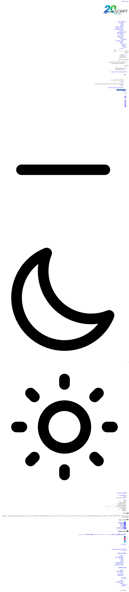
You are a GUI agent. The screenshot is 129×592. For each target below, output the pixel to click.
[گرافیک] (63, 105)
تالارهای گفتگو (120, 33)
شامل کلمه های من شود (117, 63)
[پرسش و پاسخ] (63, 103)
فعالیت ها (123, 39)
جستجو (121, 41)
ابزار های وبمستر (119, 27)
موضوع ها (122, 55)
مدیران (121, 34)
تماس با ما (123, 544)
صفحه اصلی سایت (122, 21)
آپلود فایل (124, 44)
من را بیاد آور (120, 83)
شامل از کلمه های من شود (116, 61)
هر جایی (122, 54)
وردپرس (106, 534)
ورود (122, 85)
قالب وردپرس (115, 534)
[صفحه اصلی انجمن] (63, 100)
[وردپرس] (63, 104)
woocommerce (79, 534)
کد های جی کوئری (119, 26)
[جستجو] (115, 50)
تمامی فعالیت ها (119, 40)
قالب (122, 24)
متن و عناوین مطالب (119, 68)
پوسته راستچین (89, 534)
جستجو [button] (124, 510)
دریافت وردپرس (120, 528)
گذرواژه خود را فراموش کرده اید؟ (115, 87)
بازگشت (121, 555)
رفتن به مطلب (125, 1)
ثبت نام (124, 91)
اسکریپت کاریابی (100, 534)
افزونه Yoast (103, 534)
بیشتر (121, 30)
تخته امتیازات (120, 36)
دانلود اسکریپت (121, 522)
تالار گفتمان (121, 523)
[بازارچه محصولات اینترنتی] (63, 106)
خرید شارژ (123, 45)
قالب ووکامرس (83, 534)
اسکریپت (121, 22)
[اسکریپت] (63, 101)
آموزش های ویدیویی (118, 29)
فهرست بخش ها (122, 31)
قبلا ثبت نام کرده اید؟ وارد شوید (118, 71)
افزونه (121, 25)
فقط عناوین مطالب (119, 69)
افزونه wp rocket (109, 534)
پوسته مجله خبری (96, 534)
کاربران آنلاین (120, 35)
